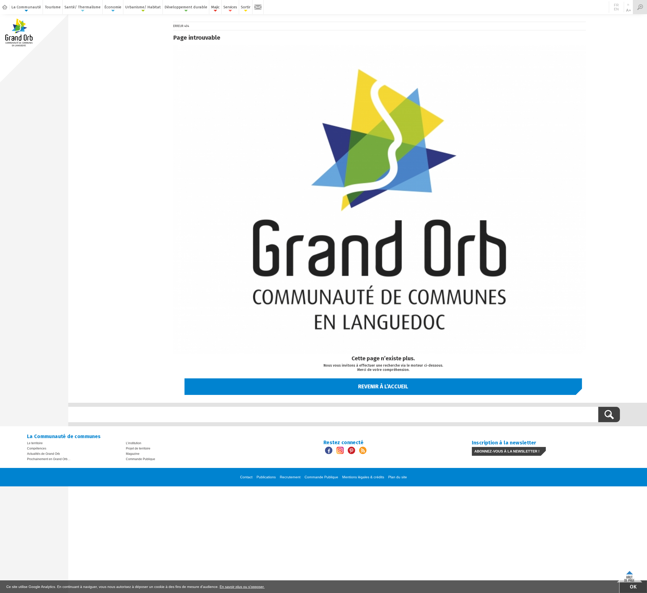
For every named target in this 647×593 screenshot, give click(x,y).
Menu (640, 7)
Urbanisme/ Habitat (143, 7)
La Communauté (26, 7)
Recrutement (290, 477)
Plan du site (397, 477)
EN (616, 9)
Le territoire (35, 443)
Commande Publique (140, 459)
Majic (215, 7)
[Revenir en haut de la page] (629, 575)
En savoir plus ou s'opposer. (242, 587)
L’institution (133, 443)
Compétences (36, 448)
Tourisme (53, 7)
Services (230, 7)
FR (616, 5)
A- (628, 5)
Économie (112, 7)
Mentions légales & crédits (363, 477)
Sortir (245, 7)
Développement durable (186, 7)
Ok (633, 587)
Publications (266, 477)
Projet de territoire (138, 448)
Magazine (133, 454)
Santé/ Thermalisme (82, 7)
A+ (628, 10)
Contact (246, 477)
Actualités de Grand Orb (43, 454)
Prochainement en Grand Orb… (49, 459)
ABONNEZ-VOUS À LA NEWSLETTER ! (507, 451)
